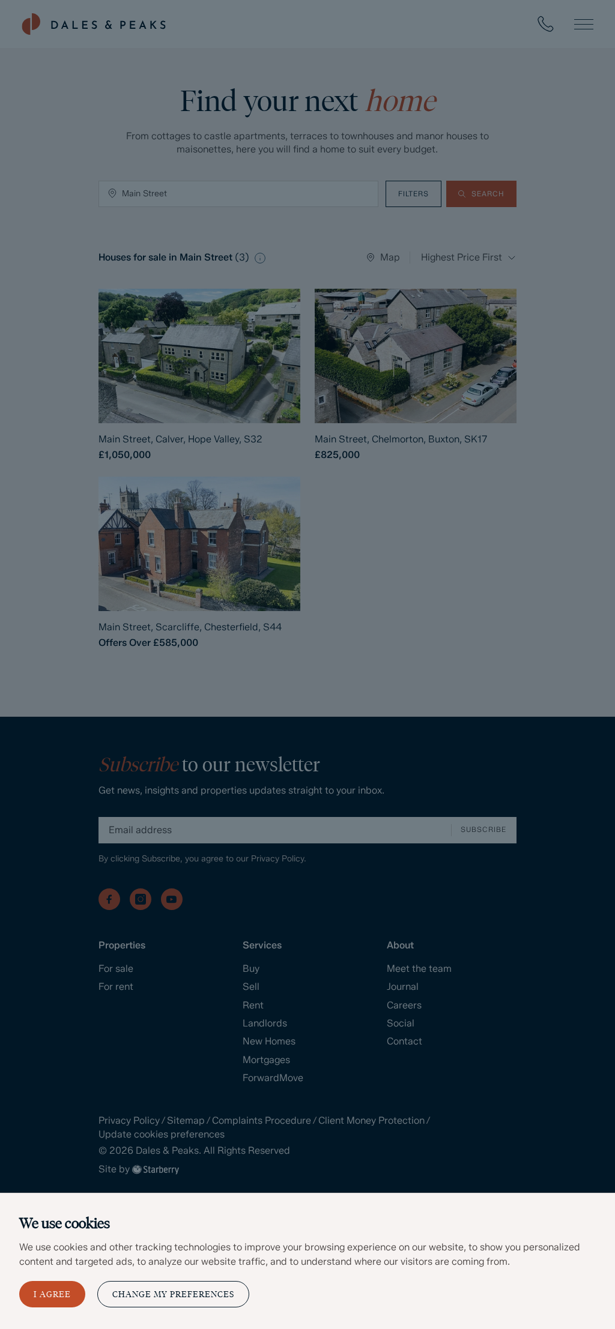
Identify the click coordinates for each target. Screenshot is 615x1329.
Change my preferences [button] (173, 1294)
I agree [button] (52, 1294)
